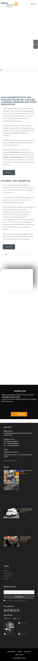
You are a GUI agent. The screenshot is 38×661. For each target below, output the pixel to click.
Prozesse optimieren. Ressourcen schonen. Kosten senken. (25, 538)
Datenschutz (19, 654)
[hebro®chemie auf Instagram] (14, 610)
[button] (25, 4)
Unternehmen (11, 651)
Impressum (27, 651)
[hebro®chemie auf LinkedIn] (18, 610)
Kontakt (19, 651)
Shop (5, 571)
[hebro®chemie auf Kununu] (11, 610)
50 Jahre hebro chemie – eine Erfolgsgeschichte (26, 509)
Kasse (6, 578)
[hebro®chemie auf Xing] (8, 610)
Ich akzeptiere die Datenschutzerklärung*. (15, 600)
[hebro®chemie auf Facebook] (5, 610)
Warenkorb (7, 576)
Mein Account (8, 573)
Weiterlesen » (23, 473)
